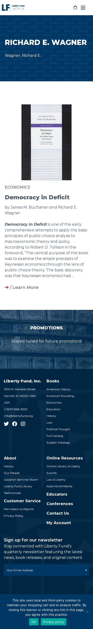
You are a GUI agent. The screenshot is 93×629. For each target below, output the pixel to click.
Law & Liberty (56, 479)
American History (58, 389)
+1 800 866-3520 (15, 409)
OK (33, 622)
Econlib (51, 473)
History (51, 416)
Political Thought (58, 429)
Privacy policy (53, 622)
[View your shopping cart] (75, 7)
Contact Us (57, 513)
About (10, 458)
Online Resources (64, 458)
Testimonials (12, 493)
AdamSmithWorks (59, 486)
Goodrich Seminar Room (21, 479)
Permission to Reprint (19, 509)
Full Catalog (54, 436)
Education (53, 409)
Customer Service (22, 501)
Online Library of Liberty (63, 466)
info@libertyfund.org (18, 416)
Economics (17, 187)
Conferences (59, 504)
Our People (12, 473)
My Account (58, 523)
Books (52, 381)
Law (49, 422)
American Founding (60, 396)
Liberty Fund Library (18, 486)
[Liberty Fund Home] (13, 7)
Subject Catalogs (58, 442)
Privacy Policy (13, 515)
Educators (56, 494)
